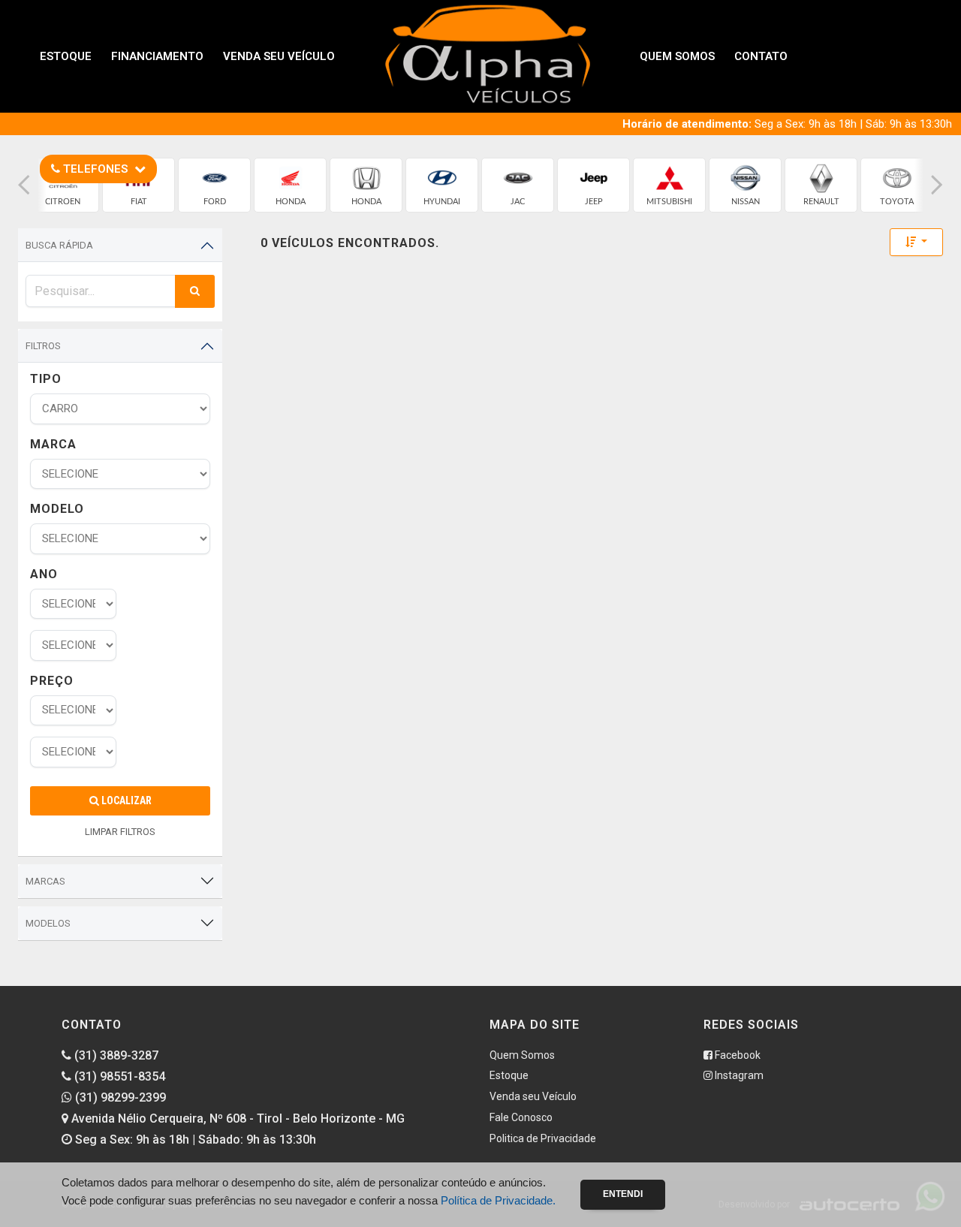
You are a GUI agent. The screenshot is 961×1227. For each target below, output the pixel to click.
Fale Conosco (521, 1117)
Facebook (736, 1055)
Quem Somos (677, 56)
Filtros (43, 345)
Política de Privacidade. (498, 1200)
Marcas (45, 881)
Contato (761, 56)
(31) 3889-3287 (114, 1055)
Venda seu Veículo (279, 56)
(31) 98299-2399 (119, 1097)
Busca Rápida (59, 245)
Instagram (738, 1075)
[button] (24, 185)
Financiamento (157, 56)
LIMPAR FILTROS (120, 831)
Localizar (125, 800)
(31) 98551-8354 (118, 1076)
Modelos (48, 923)
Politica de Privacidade (543, 1138)
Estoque (66, 56)
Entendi (623, 1194)
